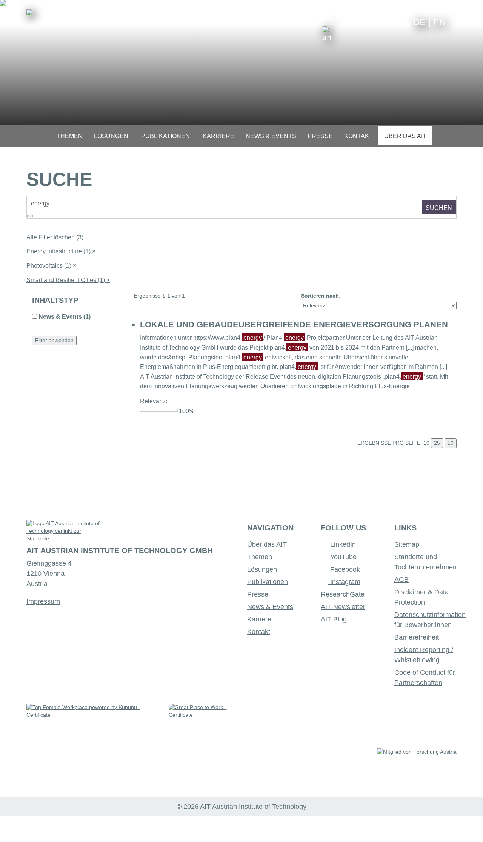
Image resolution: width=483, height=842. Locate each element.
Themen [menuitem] (70, 136)
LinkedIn (342, 544)
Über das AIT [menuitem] (405, 136)
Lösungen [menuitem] (111, 136)
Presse (257, 594)
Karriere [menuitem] (218, 136)
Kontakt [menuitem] (358, 136)
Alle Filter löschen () (54, 237)
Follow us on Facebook (401, 21)
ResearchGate (343, 594)
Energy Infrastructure (60, 251)
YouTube (342, 557)
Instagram (344, 582)
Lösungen (262, 569)
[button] (327, 29)
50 (451, 443)
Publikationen (267, 582)
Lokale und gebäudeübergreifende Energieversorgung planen (294, 324)
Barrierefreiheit (416, 637)
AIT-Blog (334, 619)
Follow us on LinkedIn (378, 21)
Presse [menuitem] (320, 136)
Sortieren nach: (321, 296)
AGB (401, 579)
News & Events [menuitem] (271, 136)
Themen (259, 557)
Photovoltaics (51, 265)
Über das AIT (267, 544)
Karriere (259, 619)
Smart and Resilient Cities (68, 280)
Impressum (43, 601)
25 (437, 443)
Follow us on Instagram (390, 21)
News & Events (270, 607)
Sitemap (406, 544)
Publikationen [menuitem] (165, 136)
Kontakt (258, 631)
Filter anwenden (54, 340)
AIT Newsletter (343, 607)
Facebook (344, 569)
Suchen (439, 208)
